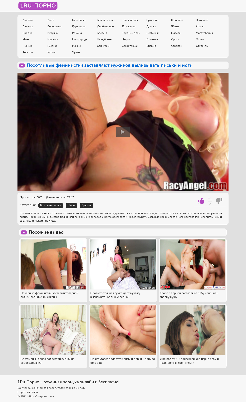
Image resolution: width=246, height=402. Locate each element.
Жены (175, 26)
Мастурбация (204, 33)
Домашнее (128, 26)
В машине (202, 20)
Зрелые (27, 33)
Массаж (176, 33)
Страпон (176, 46)
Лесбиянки (153, 33)
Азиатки (28, 20)
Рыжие (76, 46)
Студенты (202, 46)
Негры (126, 39)
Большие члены (131, 20)
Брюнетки (152, 20)
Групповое (79, 26)
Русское (52, 46)
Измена (77, 33)
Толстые (28, 52)
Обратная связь (27, 392)
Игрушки (52, 33)
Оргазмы (152, 39)
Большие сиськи (106, 20)
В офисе (28, 26)
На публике (104, 39)
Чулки (76, 52)
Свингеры (103, 46)
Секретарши (130, 46)
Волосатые (54, 26)
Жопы (200, 26)
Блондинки (79, 20)
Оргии (175, 39)
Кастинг (102, 33)
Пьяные (27, 46)
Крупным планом (131, 33)
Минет (27, 39)
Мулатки (52, 39)
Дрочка (151, 26)
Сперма (151, 46)
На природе (79, 39)
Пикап (200, 39)
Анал (50, 20)
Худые (51, 52)
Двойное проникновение (106, 26)
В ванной (177, 20)
